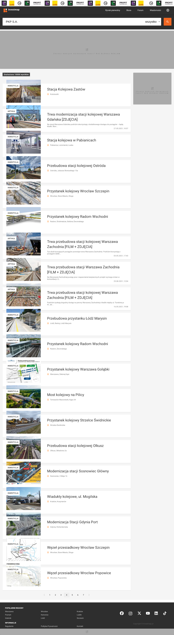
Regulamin (9, 626)
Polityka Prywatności (49, 626)
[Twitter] (139, 613)
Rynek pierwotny (112, 10)
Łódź (43, 618)
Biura (128, 10)
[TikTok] (165, 613)
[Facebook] (122, 613)
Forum (140, 10)
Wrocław (44, 611)
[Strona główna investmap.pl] (11, 10)
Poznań (8, 615)
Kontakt (80, 626)
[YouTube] (148, 613)
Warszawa (9, 611)
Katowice (44, 615)
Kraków (80, 611)
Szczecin (80, 618)
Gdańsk (8, 618)
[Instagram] (130, 613)
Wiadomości (155, 10)
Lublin (79, 615)
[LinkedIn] (156, 613)
